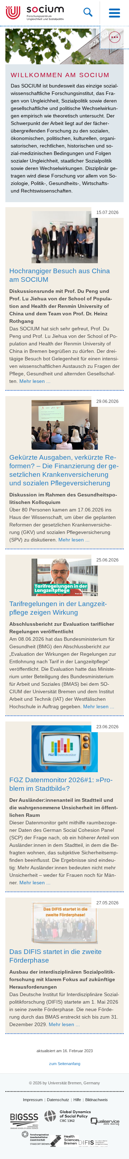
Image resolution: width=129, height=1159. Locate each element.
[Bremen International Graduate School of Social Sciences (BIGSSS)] (24, 1121)
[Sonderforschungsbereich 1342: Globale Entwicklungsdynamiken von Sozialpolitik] (67, 1119)
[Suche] (91, 12)
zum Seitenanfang (64, 1063)
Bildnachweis (96, 1100)
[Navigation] (114, 12)
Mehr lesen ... (35, 381)
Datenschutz (58, 1100)
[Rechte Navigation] (114, 37)
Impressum (33, 1100)
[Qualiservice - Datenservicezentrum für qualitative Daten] (105, 1123)
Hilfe (77, 1100)
